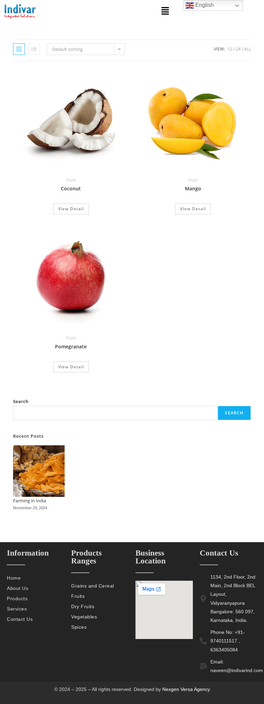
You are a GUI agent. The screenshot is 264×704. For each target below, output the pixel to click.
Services (17, 609)
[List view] (34, 49)
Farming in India (29, 501)
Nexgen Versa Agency (185, 689)
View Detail (71, 209)
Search (21, 401)
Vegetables (84, 616)
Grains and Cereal (92, 586)
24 (238, 49)
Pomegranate (71, 346)
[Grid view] (19, 49)
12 (230, 49)
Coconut (71, 188)
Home (14, 578)
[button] (165, 11)
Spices (79, 627)
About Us (17, 588)
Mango (193, 188)
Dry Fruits (82, 606)
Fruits (71, 180)
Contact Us (20, 619)
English (204, 5)
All (247, 49)
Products (17, 598)
